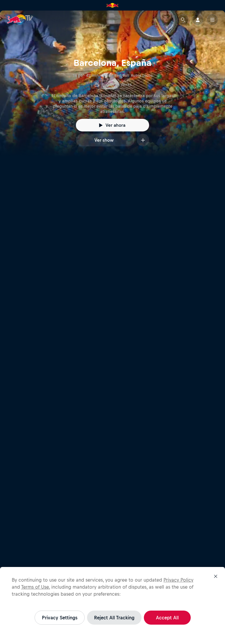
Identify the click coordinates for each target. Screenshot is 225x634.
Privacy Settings (59, 617)
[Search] (183, 19)
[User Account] (197, 19)
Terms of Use (35, 587)
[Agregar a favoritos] (143, 140)
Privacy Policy (178, 579)
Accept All (167, 617)
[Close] (215, 576)
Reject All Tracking (114, 617)
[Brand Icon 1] (112, 5)
